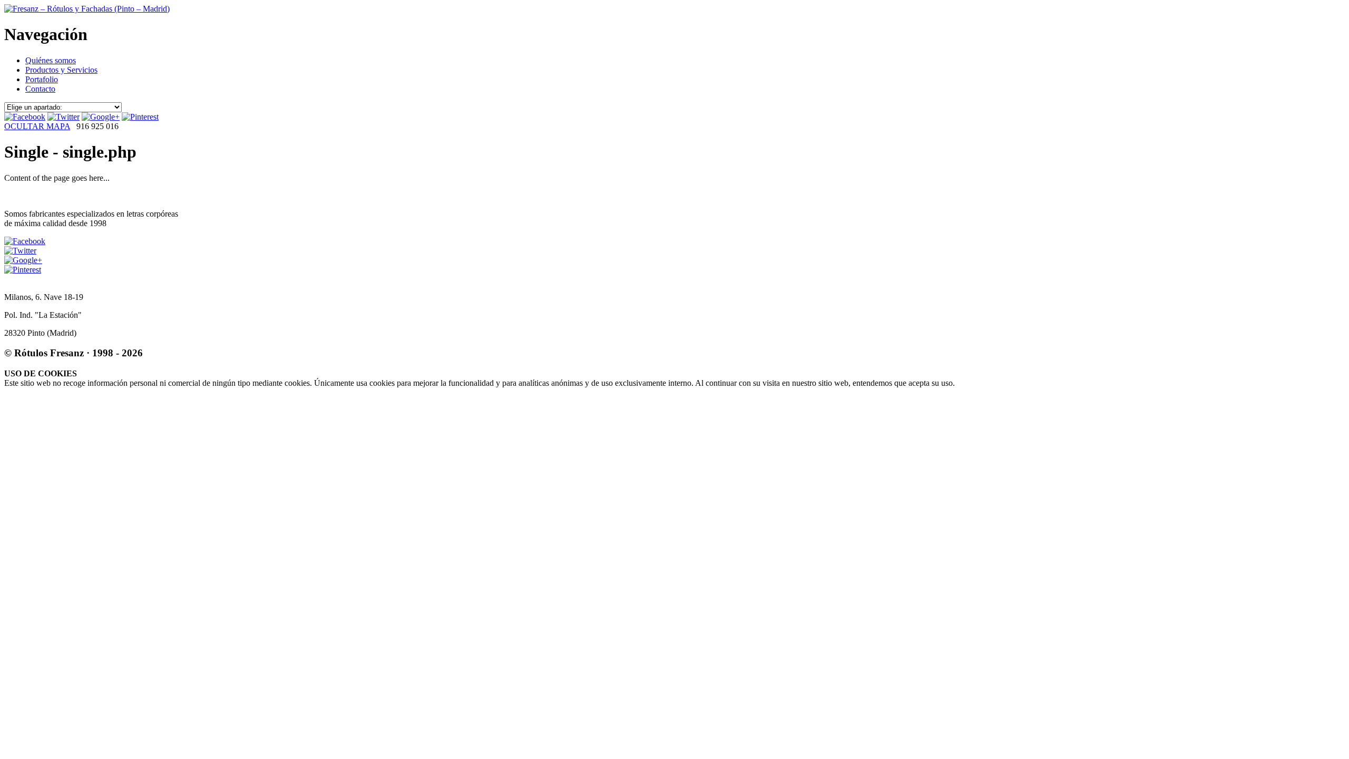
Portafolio (41, 79)
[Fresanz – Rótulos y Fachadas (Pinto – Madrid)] (87, 8)
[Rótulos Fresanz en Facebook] (24, 116)
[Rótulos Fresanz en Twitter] (63, 116)
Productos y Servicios (61, 69)
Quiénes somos (50, 60)
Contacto (40, 88)
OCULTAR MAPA (37, 126)
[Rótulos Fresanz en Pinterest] (140, 116)
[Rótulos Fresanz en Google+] (101, 116)
